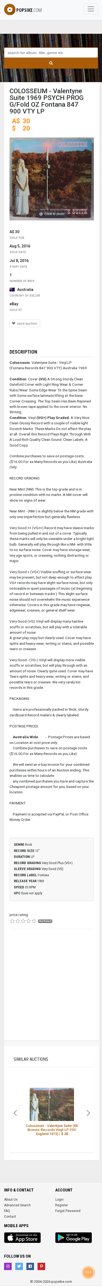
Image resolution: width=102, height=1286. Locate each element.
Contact (10, 1216)
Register (61, 1205)
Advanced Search (17, 1205)
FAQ (7, 1211)
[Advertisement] (51, 989)
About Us (11, 1199)
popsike (29, 10)
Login (59, 1199)
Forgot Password (68, 1211)
